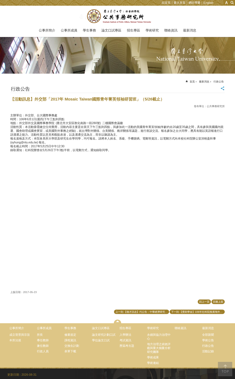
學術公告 (208, 340)
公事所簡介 (47, 30)
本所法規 (15, 340)
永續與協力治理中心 (159, 336)
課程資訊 (70, 340)
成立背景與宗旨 (19, 334)
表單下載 (70, 351)
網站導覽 (194, 2)
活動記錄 (208, 351)
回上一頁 (204, 301)
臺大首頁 (179, 2)
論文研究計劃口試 (103, 334)
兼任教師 (43, 345)
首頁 (192, 81)
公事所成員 (69, 30)
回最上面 (218, 301)
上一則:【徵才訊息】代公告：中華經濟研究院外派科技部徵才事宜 (142, 311)
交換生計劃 (71, 345)
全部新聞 (208, 334)
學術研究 (152, 30)
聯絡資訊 (171, 30)
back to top (225, 369)
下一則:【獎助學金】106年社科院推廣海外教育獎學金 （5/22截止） (198, 311)
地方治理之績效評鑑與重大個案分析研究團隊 (159, 348)
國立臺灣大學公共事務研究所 (118, 16)
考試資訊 (125, 340)
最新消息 (189, 30)
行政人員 (43, 351)
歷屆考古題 (127, 345)
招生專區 (133, 30)
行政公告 (219, 81)
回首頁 (166, 2)
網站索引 (232, 2)
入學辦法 (125, 334)
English (208, 2)
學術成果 (153, 357)
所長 (40, 334)
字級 (226, 2)
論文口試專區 (111, 30)
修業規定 (70, 334)
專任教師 (43, 340)
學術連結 (153, 362)
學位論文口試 (101, 340)
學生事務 (89, 30)
